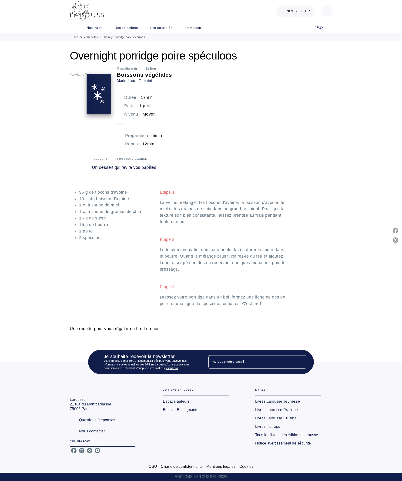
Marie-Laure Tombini (134, 81)
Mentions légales (220, 466)
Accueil (78, 37)
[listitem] (74, 450)
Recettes (92, 37)
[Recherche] (326, 11)
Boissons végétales (144, 75)
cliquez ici (172, 368)
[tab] (76, 27)
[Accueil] (89, 11)
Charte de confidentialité (182, 466)
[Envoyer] (300, 362)
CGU (153, 466)
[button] (295, 11)
